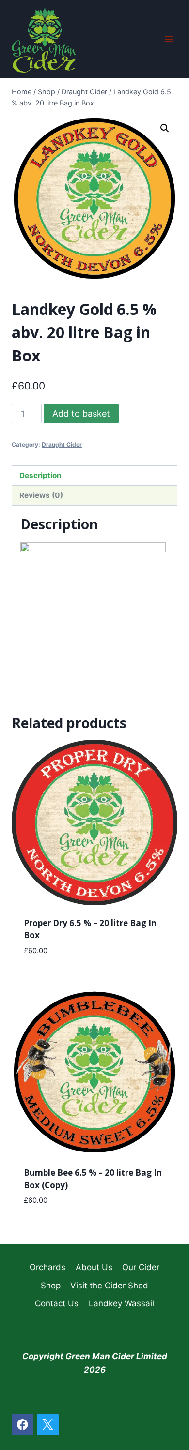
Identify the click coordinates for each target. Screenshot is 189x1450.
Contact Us (57, 1303)
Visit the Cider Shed (109, 1285)
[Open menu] (168, 38)
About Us (94, 1267)
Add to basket (81, 413)
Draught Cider (62, 444)
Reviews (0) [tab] (41, 495)
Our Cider (140, 1267)
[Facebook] (22, 1424)
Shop (51, 1285)
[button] (164, 128)
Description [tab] (40, 475)
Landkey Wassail (121, 1303)
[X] (48, 1424)
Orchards (47, 1267)
